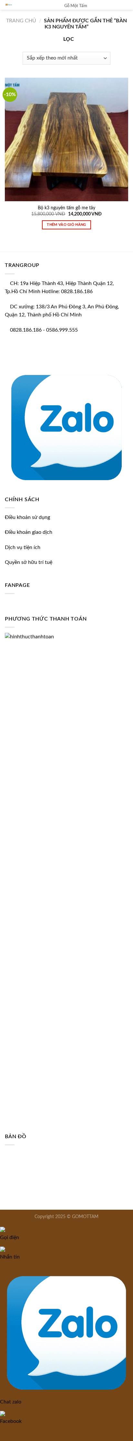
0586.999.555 (62, 330)
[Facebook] (7, 359)
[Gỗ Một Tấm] (30, 5)
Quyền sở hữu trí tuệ (28, 562)
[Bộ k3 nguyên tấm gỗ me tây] (66, 139)
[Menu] (124, 8)
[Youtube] (12, 359)
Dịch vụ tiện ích (22, 547)
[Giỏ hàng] (112, 8)
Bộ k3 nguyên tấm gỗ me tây (66, 208)
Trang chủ (21, 20)
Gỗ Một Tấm (75, 6)
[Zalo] (66, 425)
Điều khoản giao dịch (28, 532)
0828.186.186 (26, 330)
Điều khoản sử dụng (27, 517)
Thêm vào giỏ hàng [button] (66, 224)
